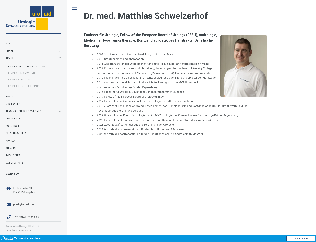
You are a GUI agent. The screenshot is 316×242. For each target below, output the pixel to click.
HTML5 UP (33, 226)
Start (10, 43)
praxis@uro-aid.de (23, 204)
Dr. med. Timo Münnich (21, 73)
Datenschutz (15, 162)
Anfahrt (11, 148)
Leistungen (13, 104)
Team (9, 96)
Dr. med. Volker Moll (20, 79)
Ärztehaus (13, 118)
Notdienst (13, 126)
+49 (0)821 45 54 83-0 (26, 216)
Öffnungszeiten (16, 133)
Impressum (13, 155)
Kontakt (11, 140)
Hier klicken (301, 238)
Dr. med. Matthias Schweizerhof (27, 66)
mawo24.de (25, 230)
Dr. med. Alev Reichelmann (24, 86)
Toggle (74, 9)
